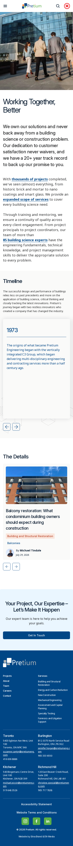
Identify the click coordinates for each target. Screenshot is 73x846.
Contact (7, 695)
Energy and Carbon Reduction (53, 690)
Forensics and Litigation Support (50, 720)
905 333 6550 (45, 756)
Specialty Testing (46, 713)
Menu (5, 6)
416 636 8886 (10, 759)
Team (6, 685)
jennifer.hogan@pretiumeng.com (54, 750)
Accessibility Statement (36, 804)
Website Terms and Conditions (36, 812)
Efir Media (49, 836)
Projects (7, 675)
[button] (6, 427)
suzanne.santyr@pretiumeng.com (18, 753)
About (6, 681)
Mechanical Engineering (49, 700)
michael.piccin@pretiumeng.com (18, 785)
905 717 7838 (45, 790)
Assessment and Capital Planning (50, 707)
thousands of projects (30, 179)
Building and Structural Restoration (49, 683)
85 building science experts (25, 240)
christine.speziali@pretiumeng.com (53, 785)
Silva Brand (36, 836)
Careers (7, 690)
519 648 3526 (10, 790)
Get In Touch (36, 635)
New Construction (47, 695)
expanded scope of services (25, 199)
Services (42, 675)
